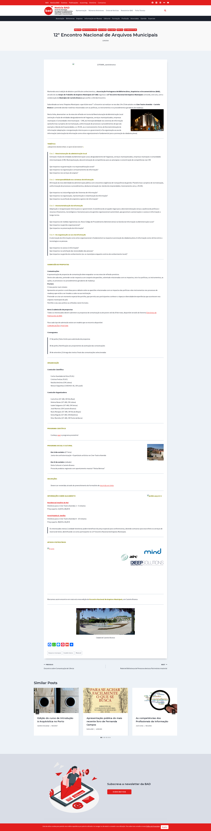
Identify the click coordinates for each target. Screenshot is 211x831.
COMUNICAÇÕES (53, 326)
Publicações (73, 3)
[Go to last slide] (37, 711)
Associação (60, 18)
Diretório (92, 3)
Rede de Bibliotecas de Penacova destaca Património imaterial (143, 667)
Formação (116, 18)
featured (78, 653)
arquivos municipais (54, 653)
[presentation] (56, 700)
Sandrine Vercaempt (43, 726)
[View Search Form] (165, 10)
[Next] (173, 711)
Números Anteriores (96, 10)
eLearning (83, 3)
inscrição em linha (107, 485)
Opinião (143, 18)
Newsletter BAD (127, 10)
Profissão (125, 18)
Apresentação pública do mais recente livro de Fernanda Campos (104, 721)
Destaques (111, 29)
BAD (47, 3)
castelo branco (68, 653)
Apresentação (81, 10)
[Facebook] (152, 2)
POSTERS (64, 326)
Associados (135, 18)
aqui (59, 435)
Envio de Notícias (112, 10)
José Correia (139, 726)
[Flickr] (164, 2)
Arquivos (79, 18)
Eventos (64, 3)
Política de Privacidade (153, 826)
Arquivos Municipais (90, 29)
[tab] (101, 737)
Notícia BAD (54, 3)
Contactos (102, 3)
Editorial (107, 18)
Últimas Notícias (130, 29)
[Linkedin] (160, 2)
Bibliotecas (70, 18)
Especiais (151, 18)
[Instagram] (156, 2)
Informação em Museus (93, 18)
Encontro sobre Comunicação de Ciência (59, 667)
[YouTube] (168, 2)
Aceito (164, 827)
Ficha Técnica (140, 10)
